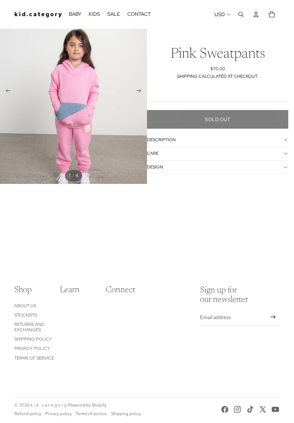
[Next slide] (141, 92)
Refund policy (27, 414)
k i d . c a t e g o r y (48, 405)
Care (152, 153)
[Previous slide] (6, 92)
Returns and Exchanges (29, 327)
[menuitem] (75, 14)
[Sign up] (273, 317)
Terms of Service (34, 358)
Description (161, 140)
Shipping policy (126, 414)
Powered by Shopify (87, 405)
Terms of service (91, 414)
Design (155, 167)
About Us (25, 306)
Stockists (25, 315)
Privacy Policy (32, 348)
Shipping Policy (33, 339)
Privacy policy (58, 414)
